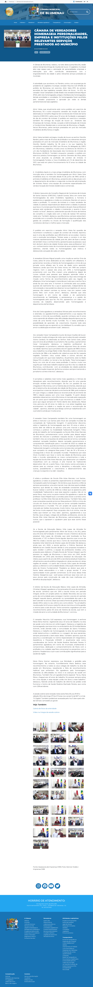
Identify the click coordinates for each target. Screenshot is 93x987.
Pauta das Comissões (69, 926)
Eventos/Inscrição (29, 981)
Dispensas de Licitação (69, 941)
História (26, 920)
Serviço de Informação (31, 976)
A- (87, 1)
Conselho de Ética (49, 933)
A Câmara (22, 22)
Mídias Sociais (28, 980)
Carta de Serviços (29, 924)
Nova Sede (66, 969)
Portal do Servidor (29, 938)
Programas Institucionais (31, 931)
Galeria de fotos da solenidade (44, 708)
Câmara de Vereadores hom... (25, 1)
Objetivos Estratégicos (31, 927)
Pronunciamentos (68, 933)
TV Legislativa (9, 980)
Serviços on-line (29, 926)
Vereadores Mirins (49, 936)
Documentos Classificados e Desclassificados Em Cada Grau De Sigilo (70, 960)
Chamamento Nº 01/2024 (70, 946)
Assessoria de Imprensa (12, 978)
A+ (84, 1)
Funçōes (27, 922)
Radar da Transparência (69, 957)
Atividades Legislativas (43, 22)
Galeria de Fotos (10, 981)
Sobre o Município (29, 934)
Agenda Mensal (67, 924)
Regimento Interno (30, 936)
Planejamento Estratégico (32, 929)
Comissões (66, 929)
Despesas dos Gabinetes (70, 950)
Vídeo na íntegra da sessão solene (46, 712)
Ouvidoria (27, 978)
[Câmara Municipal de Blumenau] (46, 5)
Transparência (56, 22)
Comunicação (67, 22)
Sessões (65, 927)
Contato (76, 22)
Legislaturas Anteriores (50, 934)
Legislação (66, 931)
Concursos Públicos (68, 948)
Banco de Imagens (11, 983)
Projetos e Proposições (69, 920)
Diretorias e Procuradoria (31, 933)
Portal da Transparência (69, 939)
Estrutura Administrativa (50, 931)
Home (6, 1)
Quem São (47, 920)
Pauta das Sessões (68, 922)
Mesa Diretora (48, 922)
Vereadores (31, 22)
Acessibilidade (67, 967)
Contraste (78, 1)
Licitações (66, 955)
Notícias (11, 1)
